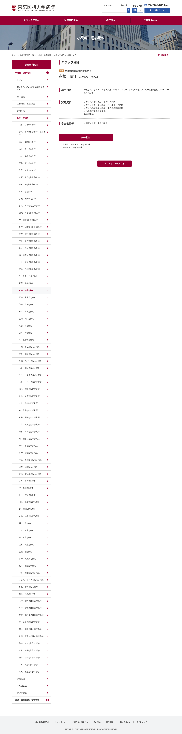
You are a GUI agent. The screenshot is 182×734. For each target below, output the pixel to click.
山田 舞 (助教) (25, 333)
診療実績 (21, 679)
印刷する (164, 55)
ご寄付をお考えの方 (80, 722)
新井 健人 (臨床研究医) (29, 424)
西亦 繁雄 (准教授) (27, 163)
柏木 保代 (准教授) (27, 149)
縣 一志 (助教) (25, 523)
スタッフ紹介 (23, 118)
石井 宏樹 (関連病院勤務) (30, 608)
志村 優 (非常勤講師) (28, 184)
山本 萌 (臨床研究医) (28, 467)
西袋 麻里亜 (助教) (27, 297)
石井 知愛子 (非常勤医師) (30, 227)
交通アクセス (158, 10)
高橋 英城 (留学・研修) (29, 643)
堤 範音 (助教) (25, 537)
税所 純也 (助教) (26, 545)
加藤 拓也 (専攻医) (27, 594)
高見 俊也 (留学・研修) (29, 672)
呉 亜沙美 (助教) (26, 340)
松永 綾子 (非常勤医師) (29, 262)
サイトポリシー (61, 722)
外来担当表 (22, 686)
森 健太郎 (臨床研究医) (29, 622)
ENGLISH (108, 5)
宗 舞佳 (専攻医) (26, 488)
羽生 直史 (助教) (26, 312)
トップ (20, 80)
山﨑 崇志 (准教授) (27, 156)
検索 (128, 10)
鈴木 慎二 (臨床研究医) (29, 347)
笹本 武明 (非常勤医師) (29, 269)
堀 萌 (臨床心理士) (27, 509)
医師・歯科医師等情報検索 (27, 700)
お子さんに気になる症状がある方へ (31, 88)
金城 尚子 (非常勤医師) (29, 213)
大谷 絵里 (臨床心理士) (29, 516)
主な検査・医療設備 (26, 104)
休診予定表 (22, 693)
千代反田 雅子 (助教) (28, 276)
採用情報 (109, 722)
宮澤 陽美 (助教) (26, 283)
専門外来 (21, 111)
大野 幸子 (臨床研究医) (29, 354)
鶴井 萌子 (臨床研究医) (29, 389)
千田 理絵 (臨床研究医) (29, 573)
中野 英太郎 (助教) (27, 559)
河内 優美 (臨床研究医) (29, 417)
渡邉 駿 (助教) (25, 552)
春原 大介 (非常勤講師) (29, 177)
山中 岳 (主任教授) (27, 125)
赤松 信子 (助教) (26, 290)
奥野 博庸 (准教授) (27, 170)
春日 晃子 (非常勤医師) (29, 248)
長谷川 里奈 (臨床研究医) (30, 375)
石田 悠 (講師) (25, 191)
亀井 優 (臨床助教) (27, 566)
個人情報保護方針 (42, 722)
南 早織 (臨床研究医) (28, 410)
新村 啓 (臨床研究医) (28, 446)
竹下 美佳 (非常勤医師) (29, 241)
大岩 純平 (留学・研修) (29, 650)
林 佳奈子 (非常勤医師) (29, 255)
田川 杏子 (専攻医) (27, 495)
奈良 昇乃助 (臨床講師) (29, 206)
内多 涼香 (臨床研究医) (29, 432)
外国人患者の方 (125, 722)
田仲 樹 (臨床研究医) (28, 453)
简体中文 (123, 5)
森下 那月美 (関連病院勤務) (31, 615)
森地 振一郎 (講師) (27, 199)
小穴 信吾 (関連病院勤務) (30, 601)
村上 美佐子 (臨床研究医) (30, 460)
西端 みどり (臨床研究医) (30, 361)
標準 (135, 10)
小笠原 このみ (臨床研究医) (31, 580)
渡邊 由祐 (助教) (26, 319)
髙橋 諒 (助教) (25, 326)
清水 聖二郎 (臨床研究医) (30, 474)
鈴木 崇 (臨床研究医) (28, 403)
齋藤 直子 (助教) (26, 304)
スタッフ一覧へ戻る (116, 164)
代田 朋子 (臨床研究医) (29, 368)
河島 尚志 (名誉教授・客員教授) (32, 133)
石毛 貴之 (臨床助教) (28, 587)
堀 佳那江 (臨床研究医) (29, 439)
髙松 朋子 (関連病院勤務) (30, 629)
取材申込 (97, 722)
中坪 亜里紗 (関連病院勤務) (31, 636)
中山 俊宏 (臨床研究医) (29, 396)
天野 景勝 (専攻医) (27, 481)
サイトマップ (141, 722)
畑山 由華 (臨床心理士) (29, 502)
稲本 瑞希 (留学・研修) (29, 657)
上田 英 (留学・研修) (28, 665)
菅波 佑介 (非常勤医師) (29, 234)
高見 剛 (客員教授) (27, 142)
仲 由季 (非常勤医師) (28, 220)
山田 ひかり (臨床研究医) (30, 382)
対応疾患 (21, 97)
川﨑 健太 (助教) (26, 530)
